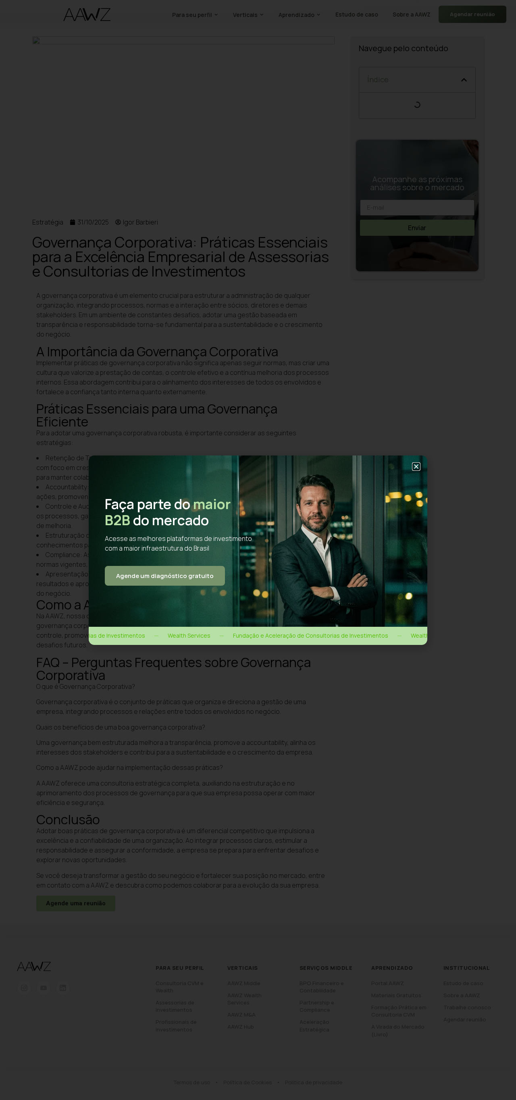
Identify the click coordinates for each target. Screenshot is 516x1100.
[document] (258, 550)
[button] (416, 467)
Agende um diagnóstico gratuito (165, 576)
